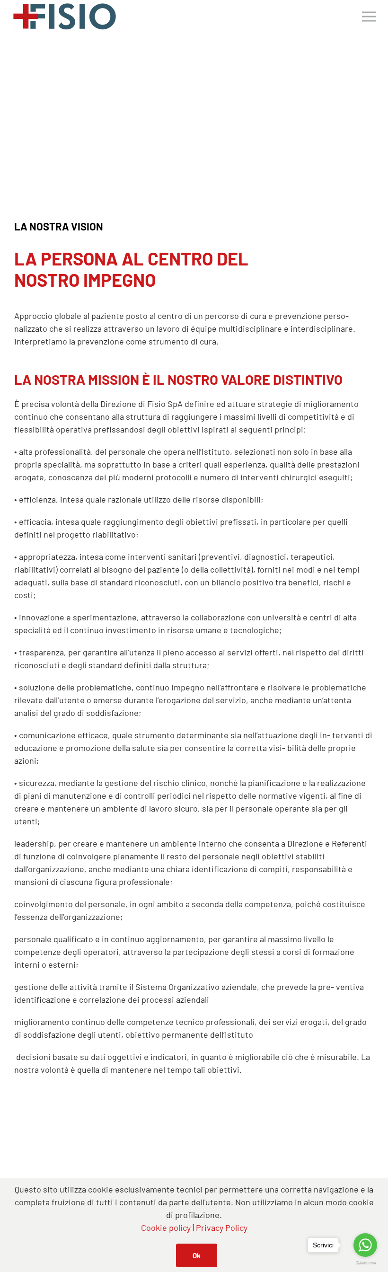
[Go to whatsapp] (365, 1245)
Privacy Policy (221, 1227)
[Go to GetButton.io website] (365, 1262)
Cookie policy (166, 1227)
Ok (197, 1255)
